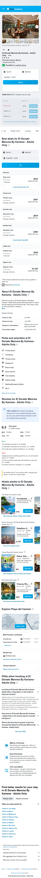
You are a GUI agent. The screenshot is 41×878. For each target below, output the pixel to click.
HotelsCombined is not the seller (14, 853)
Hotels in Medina (8, 823)
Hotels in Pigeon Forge (10, 817)
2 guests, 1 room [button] (10, 77)
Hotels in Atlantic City (9, 828)
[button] (3, 9)
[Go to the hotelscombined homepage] (14, 9)
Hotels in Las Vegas (9, 808)
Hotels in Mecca (7, 811)
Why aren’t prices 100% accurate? (15, 860)
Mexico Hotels (11, 869)
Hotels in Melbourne (9, 814)
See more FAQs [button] (20, 731)
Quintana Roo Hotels (27, 869)
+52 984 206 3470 (8, 62)
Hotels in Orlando (8, 820)
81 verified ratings (20, 65)
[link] (17, 516)
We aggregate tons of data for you (15, 856)
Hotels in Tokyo (7, 837)
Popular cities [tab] (7, 799)
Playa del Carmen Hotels (17, 873)
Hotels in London (8, 831)
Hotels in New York (8, 825)
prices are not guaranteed (10, 847)
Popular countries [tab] (22, 799)
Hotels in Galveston (9, 834)
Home (3, 869)
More (3, 308)
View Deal (28, 511)
